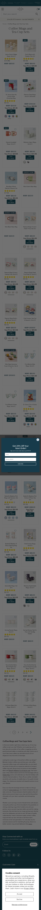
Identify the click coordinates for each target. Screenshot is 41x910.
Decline (19, 899)
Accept (19, 894)
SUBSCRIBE (20, 463)
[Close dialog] (38, 439)
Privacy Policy (29, 888)
